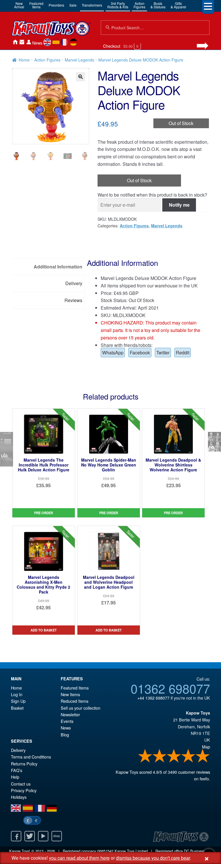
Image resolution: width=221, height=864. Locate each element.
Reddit (182, 352)
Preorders (56, 5)
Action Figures (47, 60)
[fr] (64, 42)
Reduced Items (74, 701)
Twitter (162, 352)
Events (67, 721)
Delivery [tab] (73, 283)
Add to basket (44, 630)
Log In (16, 694)
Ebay (57, 836)
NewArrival (19, 5)
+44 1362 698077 (153, 698)
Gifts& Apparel (178, 5)
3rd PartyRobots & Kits (117, 5)
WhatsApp (112, 352)
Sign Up (18, 701)
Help (15, 777)
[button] (80, 76)
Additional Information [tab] (58, 266)
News (37, 43)
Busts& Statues (157, 5)
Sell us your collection (80, 708)
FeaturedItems (36, 5)
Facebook (140, 352)
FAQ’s (16, 770)
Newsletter (70, 714)
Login (28, 42)
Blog (65, 734)
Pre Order (43, 512)
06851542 (105, 851)
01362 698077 (170, 688)
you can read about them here (79, 858)
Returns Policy (24, 764)
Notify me (179, 204)
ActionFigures (139, 5)
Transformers (92, 5)
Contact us (21, 784)
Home (15, 42)
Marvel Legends (79, 60)
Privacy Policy (24, 790)
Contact (21, 42)
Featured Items (75, 688)
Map (206, 747)
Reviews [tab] (73, 300)
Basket (17, 708)
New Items (70, 694)
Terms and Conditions (31, 757)
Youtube (43, 836)
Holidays (18, 797)
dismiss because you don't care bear (153, 858)
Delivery (18, 750)
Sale (73, 5)
